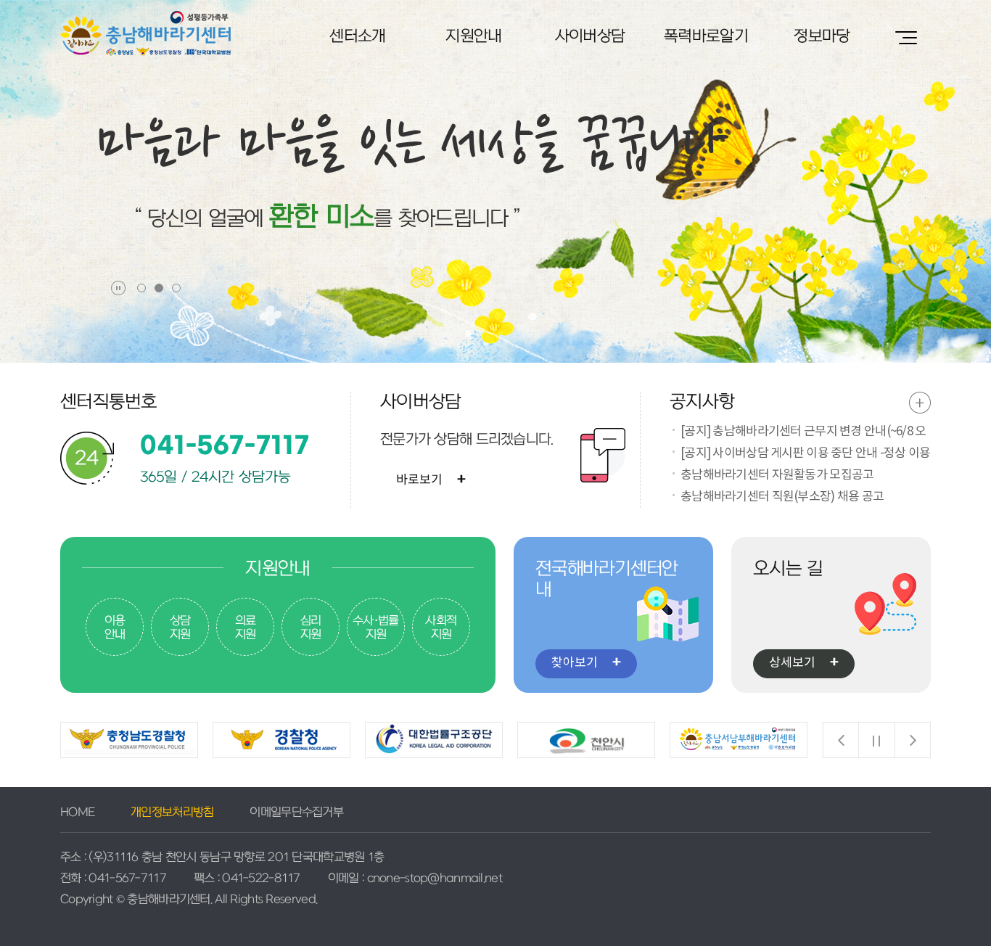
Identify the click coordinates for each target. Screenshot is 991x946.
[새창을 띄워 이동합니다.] (129, 740)
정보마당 (822, 36)
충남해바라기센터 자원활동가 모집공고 (776, 475)
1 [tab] (142, 285)
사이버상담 (590, 36)
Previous (841, 740)
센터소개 (357, 36)
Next (913, 740)
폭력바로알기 (706, 36)
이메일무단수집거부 (296, 812)
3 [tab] (177, 285)
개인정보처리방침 (172, 812)
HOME (77, 812)
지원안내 (473, 36)
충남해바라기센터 (145, 33)
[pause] (118, 288)
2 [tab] (159, 285)
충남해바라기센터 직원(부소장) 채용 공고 (782, 497)
